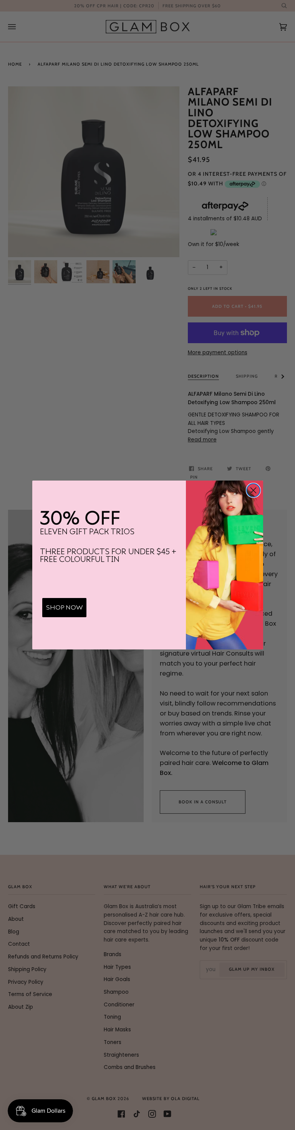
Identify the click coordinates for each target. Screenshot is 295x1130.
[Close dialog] (253, 490)
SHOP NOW (64, 608)
